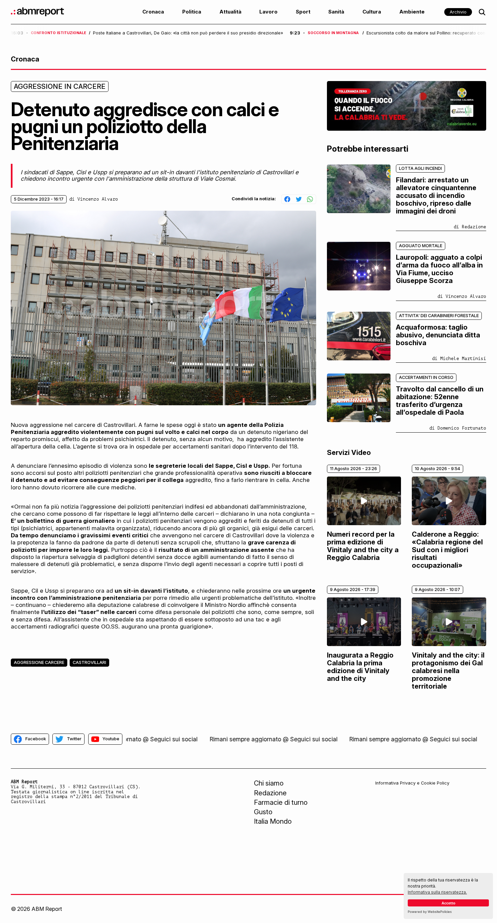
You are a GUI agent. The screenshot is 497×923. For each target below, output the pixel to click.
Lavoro (268, 12)
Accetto (448, 903)
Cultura (371, 12)
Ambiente (412, 12)
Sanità (336, 12)
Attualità (230, 12)
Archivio (458, 12)
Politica (191, 12)
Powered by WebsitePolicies (430, 912)
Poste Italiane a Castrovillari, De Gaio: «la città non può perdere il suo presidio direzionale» (188, 33)
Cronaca (153, 12)
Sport (303, 12)
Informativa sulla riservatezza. (437, 892)
